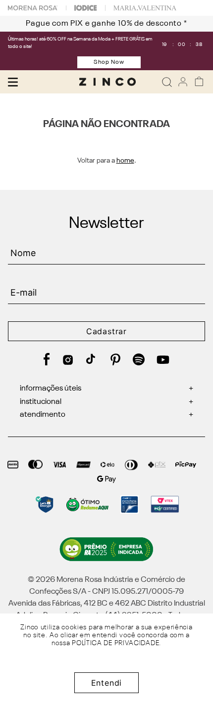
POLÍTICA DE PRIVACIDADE (115, 643)
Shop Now (109, 62)
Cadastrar (106, 331)
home (125, 160)
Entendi (106, 683)
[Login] (182, 82)
